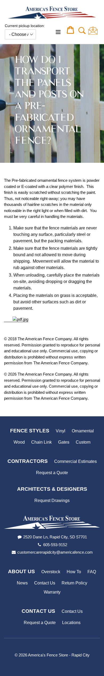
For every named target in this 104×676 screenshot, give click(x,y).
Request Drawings (52, 500)
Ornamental (83, 431)
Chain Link (41, 442)
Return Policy (74, 583)
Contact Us (44, 583)
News (22, 583)
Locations (71, 622)
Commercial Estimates (75, 461)
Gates (63, 442)
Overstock (50, 571)
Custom (83, 442)
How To (74, 571)
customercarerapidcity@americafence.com (55, 552)
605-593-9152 (55, 544)
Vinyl (60, 431)
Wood (19, 442)
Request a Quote (52, 472)
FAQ (91, 571)
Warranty (52, 592)
